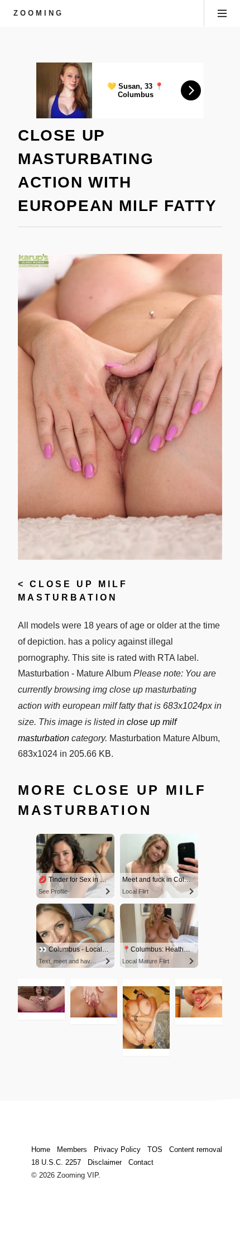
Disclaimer (105, 1162)
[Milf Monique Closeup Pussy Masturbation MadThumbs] (41, 999)
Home (40, 1149)
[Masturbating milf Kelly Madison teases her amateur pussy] (146, 1017)
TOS (154, 1149)
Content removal (195, 1149)
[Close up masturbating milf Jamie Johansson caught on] (198, 1001)
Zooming (38, 13)
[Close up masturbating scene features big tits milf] (93, 1001)
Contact (140, 1162)
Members (72, 1149)
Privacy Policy (117, 1149)
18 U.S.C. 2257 (56, 1162)
